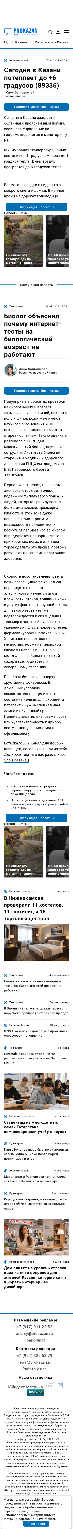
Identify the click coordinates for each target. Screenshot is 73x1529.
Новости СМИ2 (16, 213)
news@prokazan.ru (34, 1362)
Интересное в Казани (22, 1261)
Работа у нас (34, 1369)
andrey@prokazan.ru (34, 1333)
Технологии (16, 306)
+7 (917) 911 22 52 (34, 1327)
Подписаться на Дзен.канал (36, 107)
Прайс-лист (34, 1340)
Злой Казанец (16, 760)
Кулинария (16, 1143)
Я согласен (36, 1524)
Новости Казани (19, 60)
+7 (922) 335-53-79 (34, 1355)
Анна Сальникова (33, 369)
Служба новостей (20, 92)
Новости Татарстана (21, 891)
